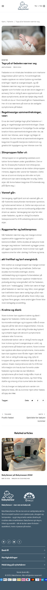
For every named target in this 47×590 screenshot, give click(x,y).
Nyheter (10, 22)
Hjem (3, 22)
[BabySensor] (23, 6)
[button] (29, 497)
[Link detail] (4, 542)
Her (13, 393)
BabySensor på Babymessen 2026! (17, 475)
